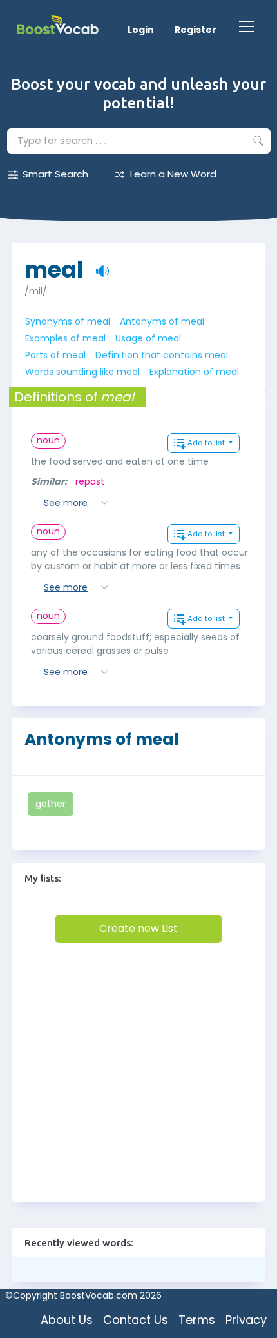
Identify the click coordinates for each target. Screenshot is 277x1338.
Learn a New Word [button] (173, 174)
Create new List (138, 928)
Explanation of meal (194, 371)
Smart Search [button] (55, 174)
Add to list (207, 443)
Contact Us (135, 1320)
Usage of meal (148, 338)
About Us (67, 1320)
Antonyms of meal (162, 321)
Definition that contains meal (161, 355)
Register (195, 29)
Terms (196, 1320)
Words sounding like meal (82, 371)
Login (141, 29)
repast (89, 481)
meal (53, 263)
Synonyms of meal (67, 321)
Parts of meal (55, 355)
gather (50, 803)
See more (66, 502)
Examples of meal (65, 338)
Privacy (246, 1320)
